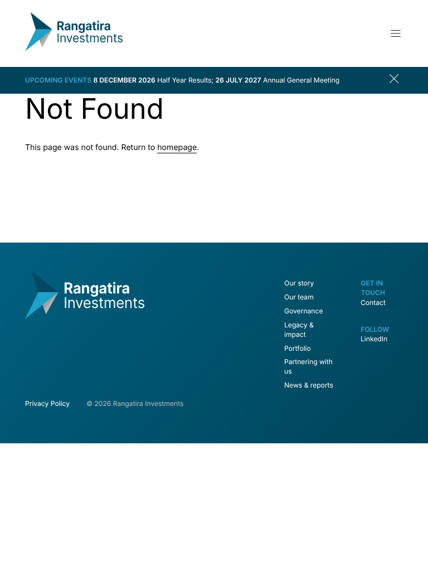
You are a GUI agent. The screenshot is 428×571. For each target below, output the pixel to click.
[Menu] (395, 33)
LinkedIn (374, 339)
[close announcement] (396, 80)
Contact (373, 302)
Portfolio (297, 348)
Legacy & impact (299, 329)
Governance (303, 311)
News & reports (308, 385)
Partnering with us (308, 366)
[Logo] (74, 49)
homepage (177, 147)
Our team (299, 297)
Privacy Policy (47, 403)
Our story (299, 283)
